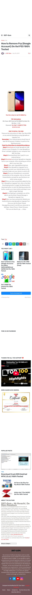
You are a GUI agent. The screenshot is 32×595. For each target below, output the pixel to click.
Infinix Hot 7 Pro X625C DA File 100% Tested (22, 493)
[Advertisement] (16, 16)
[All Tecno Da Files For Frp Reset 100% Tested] (7, 483)
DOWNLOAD (16, 127)
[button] (2, 35)
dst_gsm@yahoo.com (17, 534)
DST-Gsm (7, 35)
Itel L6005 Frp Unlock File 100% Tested (7, 286)
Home (2, 40)
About (8, 590)
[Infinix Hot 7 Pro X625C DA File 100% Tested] (7, 493)
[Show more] (27, 243)
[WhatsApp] (13, 243)
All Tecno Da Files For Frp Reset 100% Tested (22, 483)
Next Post (27, 297)
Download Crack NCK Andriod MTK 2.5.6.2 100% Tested (14, 475)
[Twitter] (10, 243)
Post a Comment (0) (16, 293)
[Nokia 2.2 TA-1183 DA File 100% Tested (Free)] (24, 255)
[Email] (24, 243)
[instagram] (21, 578)
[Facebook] (6, 243)
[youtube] (17, 578)
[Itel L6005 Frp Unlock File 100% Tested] (8, 278)
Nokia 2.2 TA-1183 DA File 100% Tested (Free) (24, 263)
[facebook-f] (10, 578)
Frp (6, 40)
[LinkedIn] (17, 243)
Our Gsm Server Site (24, 590)
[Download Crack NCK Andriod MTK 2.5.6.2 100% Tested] (16, 461)
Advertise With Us (16, 592)
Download (10, 147)
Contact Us (15, 590)
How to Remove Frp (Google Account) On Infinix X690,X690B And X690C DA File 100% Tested (8, 266)
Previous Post (5, 297)
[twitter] (14, 578)
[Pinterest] (20, 243)
